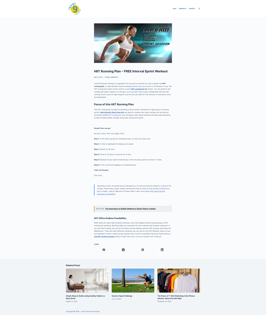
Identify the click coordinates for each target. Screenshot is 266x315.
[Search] (199, 8)
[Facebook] (104, 249)
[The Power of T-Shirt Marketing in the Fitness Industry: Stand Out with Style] (178, 281)
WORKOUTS (182, 8)
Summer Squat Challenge (122, 296)
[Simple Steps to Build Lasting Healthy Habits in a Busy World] (87, 281)
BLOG (174, 8)
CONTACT (192, 8)
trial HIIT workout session (104, 236)
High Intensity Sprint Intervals (112, 112)
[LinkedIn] (162, 249)
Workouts (114, 77)
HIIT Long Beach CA (139, 89)
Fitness (107, 77)
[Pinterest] (143, 249)
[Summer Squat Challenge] (133, 281)
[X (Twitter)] (123, 249)
